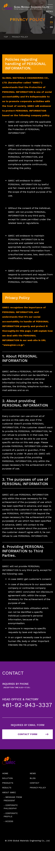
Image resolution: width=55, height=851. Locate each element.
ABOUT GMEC (9, 792)
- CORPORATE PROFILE (11, 815)
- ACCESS (8, 821)
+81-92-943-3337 (27, 705)
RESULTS (6, 787)
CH (51, 27)
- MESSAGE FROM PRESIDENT (13, 798)
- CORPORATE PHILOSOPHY (11, 807)
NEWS (33, 773)
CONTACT (34, 783)
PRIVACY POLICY (38, 787)
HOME (5, 773)
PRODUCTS (7, 783)
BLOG (32, 778)
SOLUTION (7, 778)
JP (51, 17)
